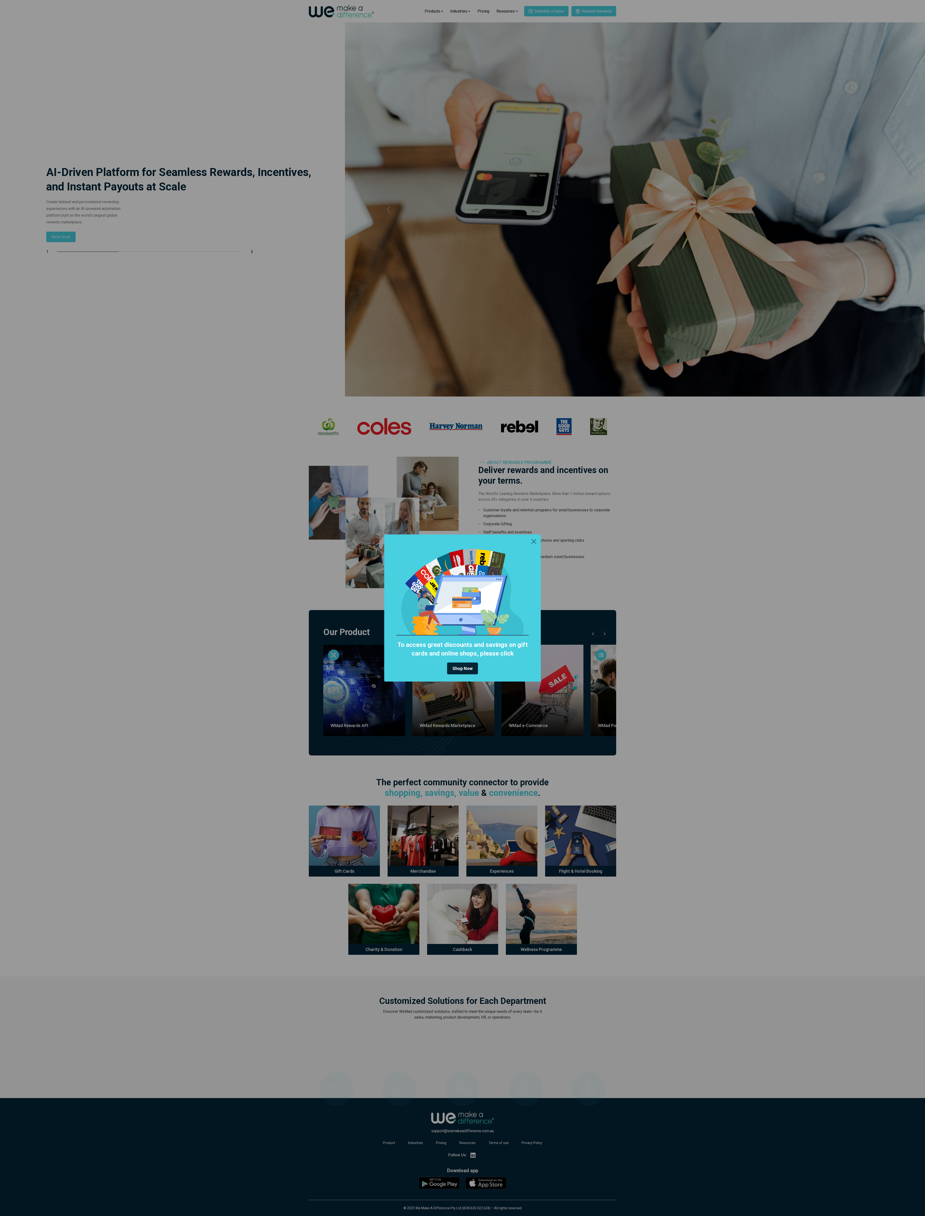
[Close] (534, 541)
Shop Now (462, 668)
